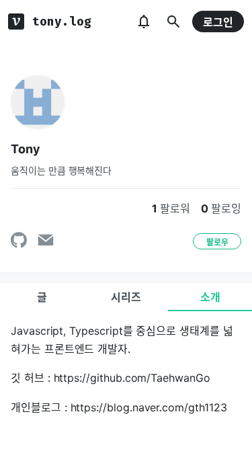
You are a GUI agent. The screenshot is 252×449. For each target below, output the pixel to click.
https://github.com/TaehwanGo (132, 377)
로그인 (218, 22)
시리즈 (126, 297)
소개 (210, 297)
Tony (25, 149)
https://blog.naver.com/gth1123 (149, 407)
